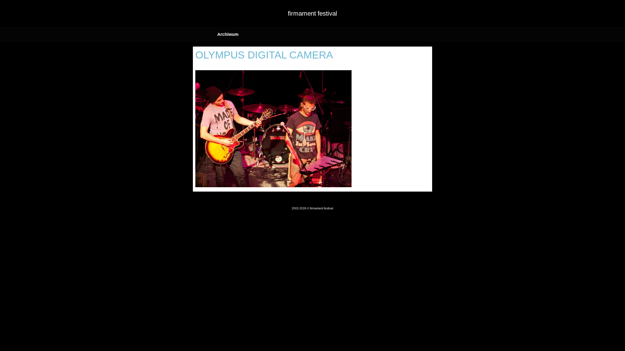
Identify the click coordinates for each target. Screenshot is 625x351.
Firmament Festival (312, 13)
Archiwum (228, 34)
